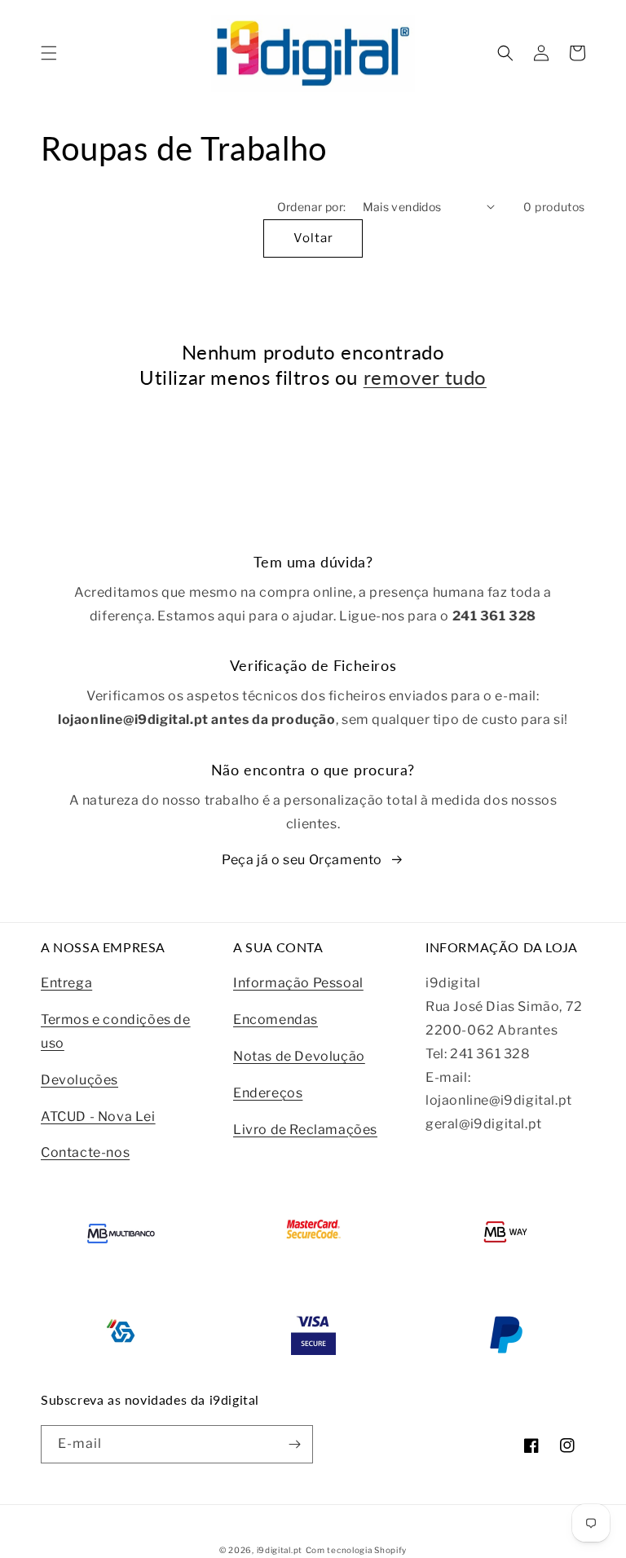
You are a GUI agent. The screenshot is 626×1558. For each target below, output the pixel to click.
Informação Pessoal (298, 983)
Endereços (267, 1093)
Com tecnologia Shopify (356, 1550)
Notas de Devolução (299, 1056)
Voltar (313, 238)
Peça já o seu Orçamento (302, 859)
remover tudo (425, 377)
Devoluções (79, 1080)
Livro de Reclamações (305, 1129)
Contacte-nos (85, 1152)
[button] (49, 53)
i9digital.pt (279, 1550)
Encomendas (275, 1019)
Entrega (66, 983)
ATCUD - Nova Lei (98, 1116)
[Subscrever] (294, 1444)
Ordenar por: (311, 207)
